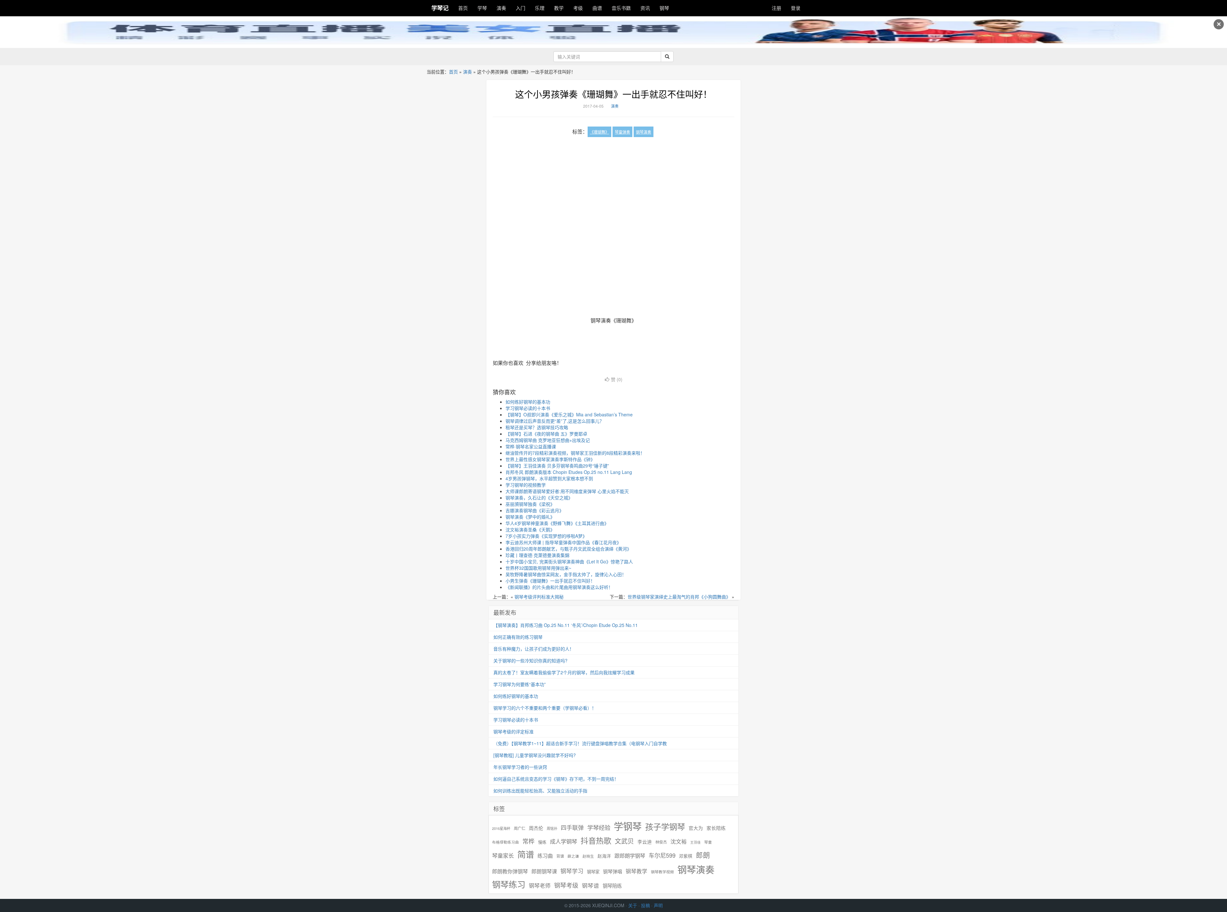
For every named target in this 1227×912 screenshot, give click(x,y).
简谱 (525, 854)
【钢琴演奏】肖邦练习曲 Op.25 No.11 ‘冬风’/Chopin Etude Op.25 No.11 (565, 625)
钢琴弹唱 (612, 871)
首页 (463, 7)
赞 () (616, 379)
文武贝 (624, 841)
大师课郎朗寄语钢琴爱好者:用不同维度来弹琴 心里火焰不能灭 (567, 491)
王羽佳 (695, 842)
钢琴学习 (571, 871)
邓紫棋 (685, 856)
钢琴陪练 (612, 885)
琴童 (708, 842)
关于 (632, 905)
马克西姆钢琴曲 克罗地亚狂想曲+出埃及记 (547, 440)
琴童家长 (503, 855)
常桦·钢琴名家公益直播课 (530, 446)
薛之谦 (573, 856)
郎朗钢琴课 (544, 871)
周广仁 (519, 828)
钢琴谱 (590, 885)
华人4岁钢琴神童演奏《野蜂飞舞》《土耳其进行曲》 (557, 523)
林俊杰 (661, 842)
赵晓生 (588, 856)
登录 (795, 7)
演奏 (501, 7)
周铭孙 (552, 828)
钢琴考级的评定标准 (513, 731)
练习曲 (545, 855)
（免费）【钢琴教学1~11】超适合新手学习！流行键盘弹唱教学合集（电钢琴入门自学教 (580, 743)
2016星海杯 (501, 828)
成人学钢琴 (563, 841)
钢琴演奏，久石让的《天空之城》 (539, 497)
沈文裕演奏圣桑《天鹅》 (530, 529)
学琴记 (440, 8)
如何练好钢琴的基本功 (527, 401)
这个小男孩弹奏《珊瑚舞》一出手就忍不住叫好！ (613, 94)
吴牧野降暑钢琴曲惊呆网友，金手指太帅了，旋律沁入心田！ (565, 574)
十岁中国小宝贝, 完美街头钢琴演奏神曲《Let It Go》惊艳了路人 (569, 561)
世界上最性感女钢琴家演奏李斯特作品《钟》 (550, 459)
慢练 (542, 842)
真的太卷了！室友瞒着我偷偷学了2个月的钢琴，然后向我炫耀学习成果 (564, 672)
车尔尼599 (662, 855)
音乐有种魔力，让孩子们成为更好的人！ (533, 648)
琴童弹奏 (622, 132)
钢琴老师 (540, 885)
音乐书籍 (621, 7)
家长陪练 (716, 827)
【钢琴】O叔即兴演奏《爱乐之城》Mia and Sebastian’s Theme (569, 414)
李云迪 (644, 842)
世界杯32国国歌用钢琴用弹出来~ (538, 568)
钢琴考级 (566, 885)
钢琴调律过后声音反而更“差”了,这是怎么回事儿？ (554, 421)
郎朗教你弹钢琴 (510, 871)
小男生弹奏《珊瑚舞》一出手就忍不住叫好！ (550, 580)
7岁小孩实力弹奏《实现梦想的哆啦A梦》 (546, 536)
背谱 (560, 856)
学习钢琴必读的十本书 (527, 408)
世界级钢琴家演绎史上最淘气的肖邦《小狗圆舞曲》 (679, 596)
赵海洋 (604, 856)
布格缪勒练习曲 (505, 842)
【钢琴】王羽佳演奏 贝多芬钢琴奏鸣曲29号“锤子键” (557, 465)
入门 (520, 7)
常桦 (528, 841)
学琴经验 (598, 827)
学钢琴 (628, 825)
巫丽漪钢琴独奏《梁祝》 (530, 504)
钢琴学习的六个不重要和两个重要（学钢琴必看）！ (544, 708)
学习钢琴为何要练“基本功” (519, 684)
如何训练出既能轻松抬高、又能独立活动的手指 (540, 790)
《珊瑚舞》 (599, 132)
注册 (776, 7)
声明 (658, 905)
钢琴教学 (636, 871)
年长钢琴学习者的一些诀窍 (520, 767)
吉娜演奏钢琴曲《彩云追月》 (534, 510)
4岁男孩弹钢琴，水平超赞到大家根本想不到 (549, 478)
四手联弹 (572, 827)
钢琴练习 (508, 884)
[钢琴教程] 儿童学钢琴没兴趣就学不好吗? (534, 755)
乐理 (539, 7)
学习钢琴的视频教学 (525, 485)
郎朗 (703, 855)
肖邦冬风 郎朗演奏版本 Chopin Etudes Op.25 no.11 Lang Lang (568, 472)
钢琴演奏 (643, 132)
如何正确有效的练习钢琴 (518, 637)
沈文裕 (678, 841)
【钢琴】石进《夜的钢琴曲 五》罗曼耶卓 (546, 433)
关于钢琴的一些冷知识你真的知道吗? (530, 660)
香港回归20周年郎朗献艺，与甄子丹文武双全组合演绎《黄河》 (568, 548)
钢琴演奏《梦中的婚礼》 (530, 517)
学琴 (482, 7)
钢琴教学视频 (662, 871)
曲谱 (597, 7)
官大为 (696, 827)
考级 (578, 7)
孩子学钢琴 (665, 826)
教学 (559, 7)
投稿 (645, 905)
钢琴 (664, 7)
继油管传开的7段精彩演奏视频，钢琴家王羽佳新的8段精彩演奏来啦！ (575, 453)
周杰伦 (536, 827)
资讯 (645, 7)
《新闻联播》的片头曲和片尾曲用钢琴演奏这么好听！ (559, 587)
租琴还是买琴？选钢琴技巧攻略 (536, 427)
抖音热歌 (596, 840)
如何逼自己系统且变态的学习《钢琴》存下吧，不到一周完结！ (556, 779)
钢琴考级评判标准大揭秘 (539, 596)
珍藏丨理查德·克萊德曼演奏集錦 (537, 555)
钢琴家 (593, 872)
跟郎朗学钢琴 (629, 855)
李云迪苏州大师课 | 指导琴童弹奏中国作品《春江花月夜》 (563, 542)
